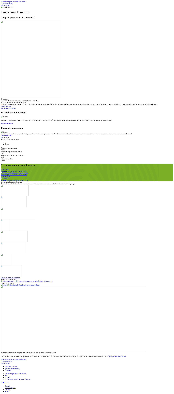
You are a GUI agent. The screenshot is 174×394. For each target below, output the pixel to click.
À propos (8, 370)
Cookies (7, 389)
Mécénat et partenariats (12, 368)
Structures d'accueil (11, 366)
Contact (7, 386)
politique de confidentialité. (117, 356)
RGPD (7, 391)
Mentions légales (10, 388)
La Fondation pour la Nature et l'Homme (18, 379)
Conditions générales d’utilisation (15, 374)
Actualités (8, 377)
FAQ (6, 375)
